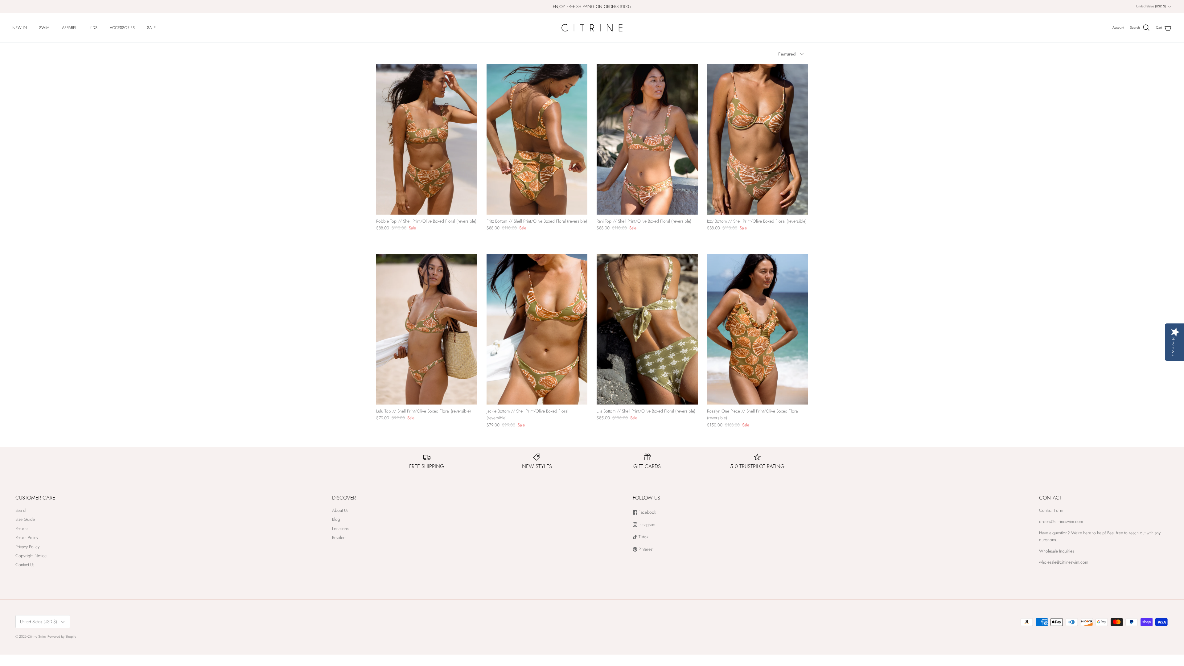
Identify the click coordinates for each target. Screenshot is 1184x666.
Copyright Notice (31, 556)
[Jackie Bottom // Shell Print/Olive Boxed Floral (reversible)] (537, 329)
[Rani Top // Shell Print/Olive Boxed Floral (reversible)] (647, 139)
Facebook (646, 512)
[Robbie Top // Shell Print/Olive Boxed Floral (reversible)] (426, 139)
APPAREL (69, 28)
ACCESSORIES (122, 28)
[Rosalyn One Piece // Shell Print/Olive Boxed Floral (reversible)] (757, 329)
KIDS (93, 28)
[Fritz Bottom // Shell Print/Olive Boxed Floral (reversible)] (537, 139)
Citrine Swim (36, 636)
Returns (21, 528)
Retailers (339, 537)
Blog (336, 519)
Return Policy (26, 537)
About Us (340, 510)
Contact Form (1051, 510)
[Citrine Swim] (592, 27)
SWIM (44, 28)
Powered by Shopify (61, 636)
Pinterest (645, 549)
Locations (340, 528)
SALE (151, 28)
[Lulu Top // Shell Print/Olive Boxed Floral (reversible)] (426, 329)
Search (21, 510)
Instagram (646, 524)
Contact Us (25, 564)
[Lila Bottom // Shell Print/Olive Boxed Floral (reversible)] (647, 329)
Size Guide (25, 519)
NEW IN (19, 28)
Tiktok (642, 537)
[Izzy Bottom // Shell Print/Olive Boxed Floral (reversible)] (757, 139)
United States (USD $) (1151, 6)
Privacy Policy (27, 547)
